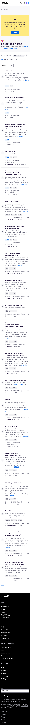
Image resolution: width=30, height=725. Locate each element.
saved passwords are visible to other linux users (13, 454)
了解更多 (15, 32)
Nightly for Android (7, 658)
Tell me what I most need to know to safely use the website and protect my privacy (14, 172)
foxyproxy (8, 510)
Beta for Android (6, 653)
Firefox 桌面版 (5, 630)
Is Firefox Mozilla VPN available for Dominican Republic (14, 227)
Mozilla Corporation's (10, 699)
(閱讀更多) (20, 136)
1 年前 (20, 219)
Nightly (3, 656)
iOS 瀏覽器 (4, 635)
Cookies (3, 720)
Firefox (9, 89)
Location (7, 399)
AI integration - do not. (12, 426)
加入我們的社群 (5, 615)
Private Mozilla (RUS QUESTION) (14, 98)
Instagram (7, 696)
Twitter (3, 612)
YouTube (4, 696)
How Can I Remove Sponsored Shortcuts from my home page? (14, 563)
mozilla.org (4, 711)
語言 (2, 688)
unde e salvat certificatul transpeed (15, 380)
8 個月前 (16, 446)
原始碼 (3, 609)
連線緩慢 (15, 344)
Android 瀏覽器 (5, 632)
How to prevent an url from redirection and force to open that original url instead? (13, 533)
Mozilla (5, 596)
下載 (2, 627)
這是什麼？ (4, 670)
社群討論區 (5, 9)
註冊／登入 (4, 668)
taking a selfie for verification (14, 305)
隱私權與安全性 (16, 89)
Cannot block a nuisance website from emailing (12, 254)
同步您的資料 (5, 676)
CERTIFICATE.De (19, 384)
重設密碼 (3, 673)
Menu (24, 3)
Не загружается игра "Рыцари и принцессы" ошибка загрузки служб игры (14, 324)
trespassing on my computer (13, 280)
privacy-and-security (18, 55)
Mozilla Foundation (14, 701)
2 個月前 (24, 164)
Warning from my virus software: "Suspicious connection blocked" (15, 354)
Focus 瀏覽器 (5, 638)
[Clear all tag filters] (26, 56)
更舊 (2, 585)
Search (21, 3)
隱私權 (3, 717)
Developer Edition (6, 647)
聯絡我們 (3, 722)
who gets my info (10, 151)
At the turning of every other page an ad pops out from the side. (15, 125)
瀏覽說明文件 (5, 618)
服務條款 (3, 714)
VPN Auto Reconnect (11, 71)
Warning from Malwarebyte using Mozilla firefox (13, 483)
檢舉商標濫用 (5, 606)
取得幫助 (3, 679)
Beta (2, 650)
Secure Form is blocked (12, 201)
